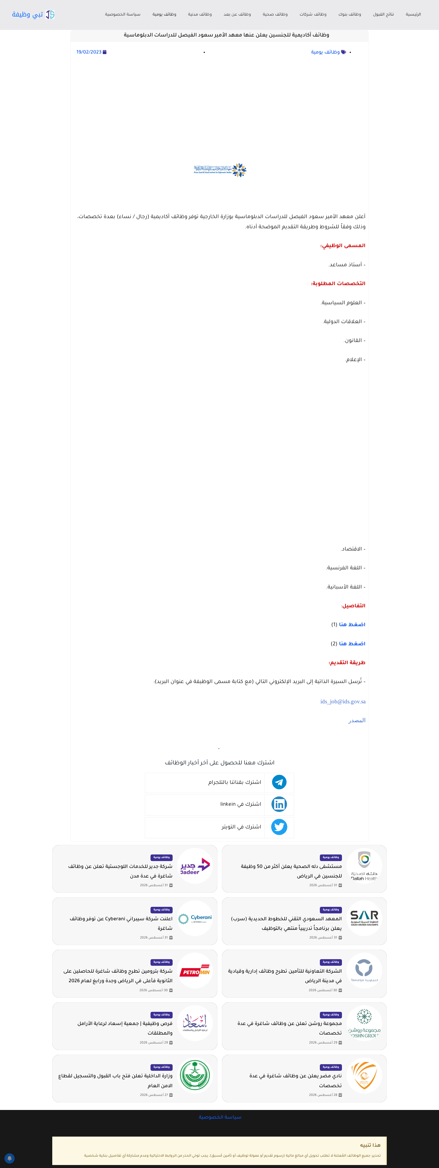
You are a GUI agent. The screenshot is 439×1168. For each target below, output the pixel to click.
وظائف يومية (164, 15)
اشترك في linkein (240, 805)
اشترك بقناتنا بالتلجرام (234, 783)
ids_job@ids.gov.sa (343, 701)
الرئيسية (413, 15)
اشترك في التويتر (241, 828)
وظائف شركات (313, 15)
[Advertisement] (219, 99)
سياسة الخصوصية (123, 15)
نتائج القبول (383, 15)
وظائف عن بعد (237, 15)
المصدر (356, 720)
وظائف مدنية (200, 15)
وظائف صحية (275, 15)
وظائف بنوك (349, 15)
